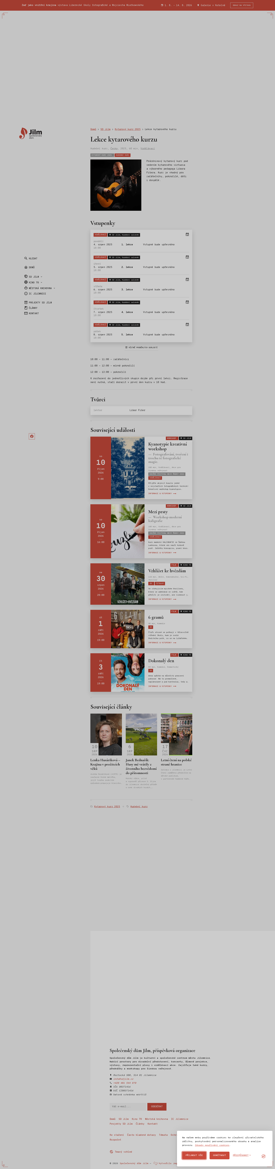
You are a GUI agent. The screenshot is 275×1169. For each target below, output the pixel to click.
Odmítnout (219, 1155)
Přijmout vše (194, 1155)
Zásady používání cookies (212, 1145)
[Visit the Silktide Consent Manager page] (263, 1156)
